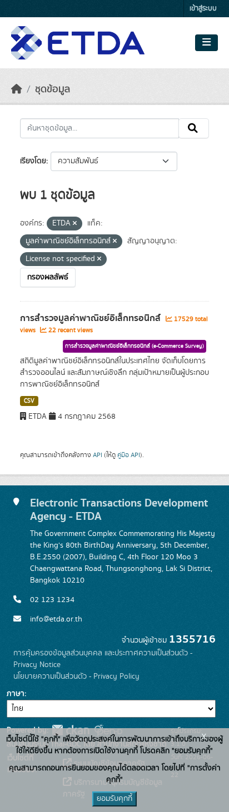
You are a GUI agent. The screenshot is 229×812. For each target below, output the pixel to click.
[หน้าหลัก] (16, 89)
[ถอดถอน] (75, 223)
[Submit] (193, 128)
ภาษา (15, 693)
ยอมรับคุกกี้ (114, 798)
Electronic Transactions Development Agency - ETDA (119, 509)
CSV (29, 401)
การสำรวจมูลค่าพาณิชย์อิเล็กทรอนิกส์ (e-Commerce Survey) (134, 346)
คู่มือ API (128, 455)
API (97, 455)
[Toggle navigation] (206, 42)
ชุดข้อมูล (52, 89)
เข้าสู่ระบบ (203, 8)
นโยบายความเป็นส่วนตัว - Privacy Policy (76, 676)
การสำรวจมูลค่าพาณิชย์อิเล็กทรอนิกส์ (91, 318)
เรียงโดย (33, 161)
